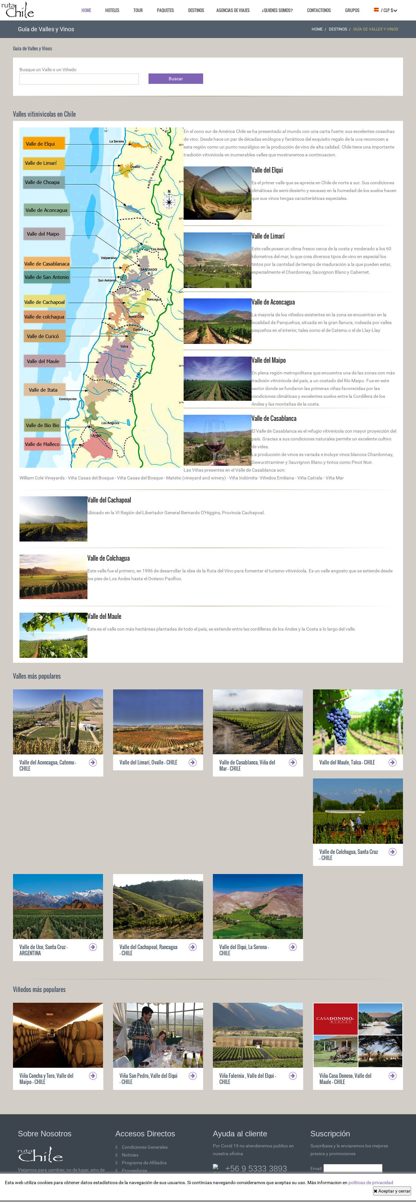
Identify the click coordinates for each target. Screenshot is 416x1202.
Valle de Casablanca (274, 418)
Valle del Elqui (267, 170)
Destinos (196, 10)
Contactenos (319, 10)
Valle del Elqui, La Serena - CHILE (244, 950)
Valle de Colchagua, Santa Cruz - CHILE (348, 854)
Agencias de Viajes (233, 10)
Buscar (176, 78)
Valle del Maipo (269, 360)
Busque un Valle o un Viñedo (48, 69)
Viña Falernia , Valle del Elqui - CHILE (247, 1078)
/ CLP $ (386, 10)
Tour (138, 10)
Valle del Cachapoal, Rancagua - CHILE (148, 950)
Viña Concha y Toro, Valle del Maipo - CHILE (46, 1078)
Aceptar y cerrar (393, 1191)
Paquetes (165, 10)
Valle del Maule (104, 616)
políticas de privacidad (370, 1182)
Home (86, 10)
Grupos (352, 10)
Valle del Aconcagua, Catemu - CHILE (48, 765)
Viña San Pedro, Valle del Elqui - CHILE (148, 1078)
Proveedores (134, 1170)
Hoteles (112, 10)
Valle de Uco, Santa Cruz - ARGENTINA (44, 950)
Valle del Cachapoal (109, 500)
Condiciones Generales (145, 1147)
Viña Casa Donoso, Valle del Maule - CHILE (345, 1078)
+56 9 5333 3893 (256, 1168)
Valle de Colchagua (108, 558)
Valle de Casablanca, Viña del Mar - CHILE (247, 765)
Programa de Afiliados (144, 1162)
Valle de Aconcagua (273, 302)
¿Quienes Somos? (277, 10)
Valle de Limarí (268, 236)
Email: (316, 1168)
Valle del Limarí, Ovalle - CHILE (148, 762)
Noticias (130, 1154)
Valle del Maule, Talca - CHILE (347, 762)
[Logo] (18, 10)
